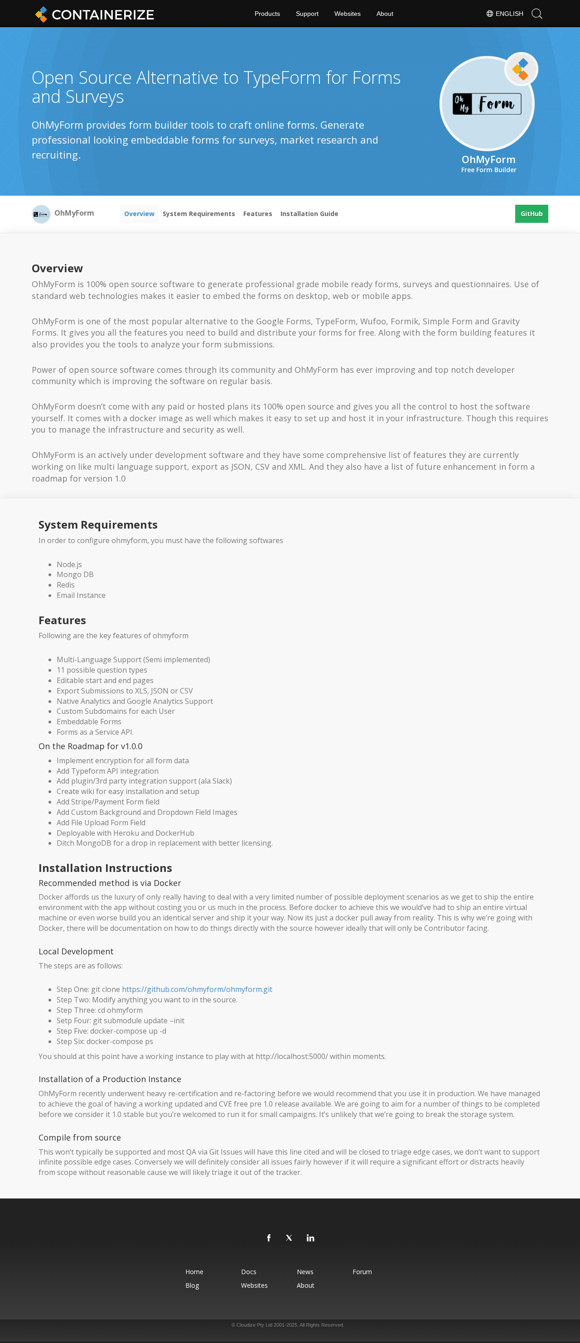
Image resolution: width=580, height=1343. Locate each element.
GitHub (532, 213)
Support (307, 13)
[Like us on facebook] (269, 1238)
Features (257, 213)
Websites (347, 13)
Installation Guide (309, 213)
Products (267, 13)
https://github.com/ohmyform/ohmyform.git (197, 989)
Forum (362, 1271)
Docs (248, 1271)
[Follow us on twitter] (290, 1238)
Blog (192, 1285)
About (385, 13)
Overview (139, 213)
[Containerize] (93, 13)
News (305, 1271)
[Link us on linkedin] (311, 1238)
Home (194, 1271)
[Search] (537, 13)
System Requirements (199, 213)
